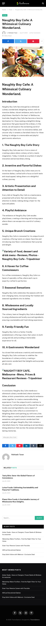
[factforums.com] (23, 3)
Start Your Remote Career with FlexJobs (16, 545)
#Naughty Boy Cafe (9, 437)
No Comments (35, 33)
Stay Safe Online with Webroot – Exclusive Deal (18, 554)
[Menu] (3, 3)
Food (5, 15)
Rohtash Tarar (13, 33)
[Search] (43, 3)
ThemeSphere (35, 620)
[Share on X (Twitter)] (21, 41)
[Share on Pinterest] (33, 41)
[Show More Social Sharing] (42, 41)
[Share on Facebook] (8, 41)
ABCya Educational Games (11, 550)
